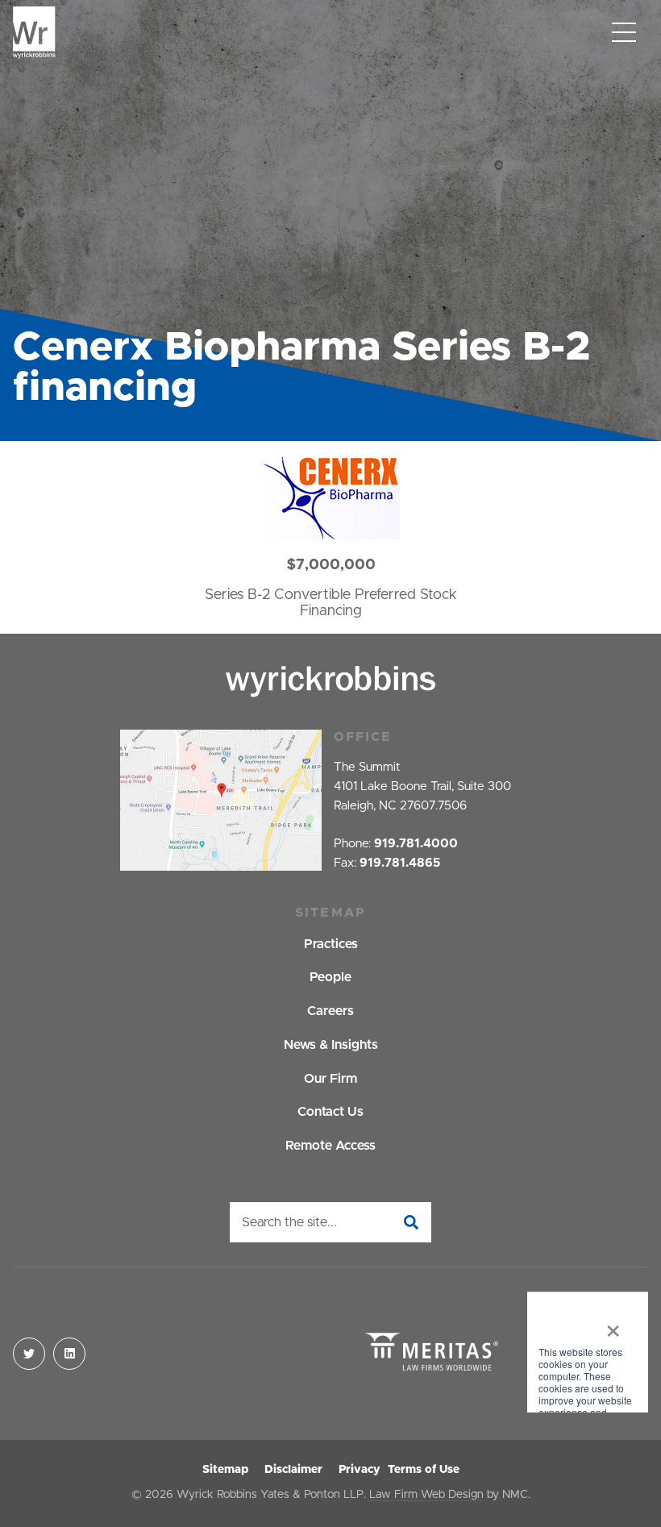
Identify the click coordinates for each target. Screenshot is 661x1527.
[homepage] (34, 32)
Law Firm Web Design (426, 1494)
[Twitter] (29, 1354)
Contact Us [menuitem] (330, 1111)
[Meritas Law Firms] (431, 1353)
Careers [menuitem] (330, 1011)
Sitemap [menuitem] (225, 1469)
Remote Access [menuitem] (330, 1145)
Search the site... (289, 1222)
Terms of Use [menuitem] (423, 1469)
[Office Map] (221, 800)
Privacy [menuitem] (359, 1469)
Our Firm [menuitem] (330, 1078)
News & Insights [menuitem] (331, 1044)
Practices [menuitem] (331, 944)
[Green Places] (587, 1354)
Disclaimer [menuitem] (293, 1469)
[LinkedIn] (69, 1354)
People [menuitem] (330, 977)
